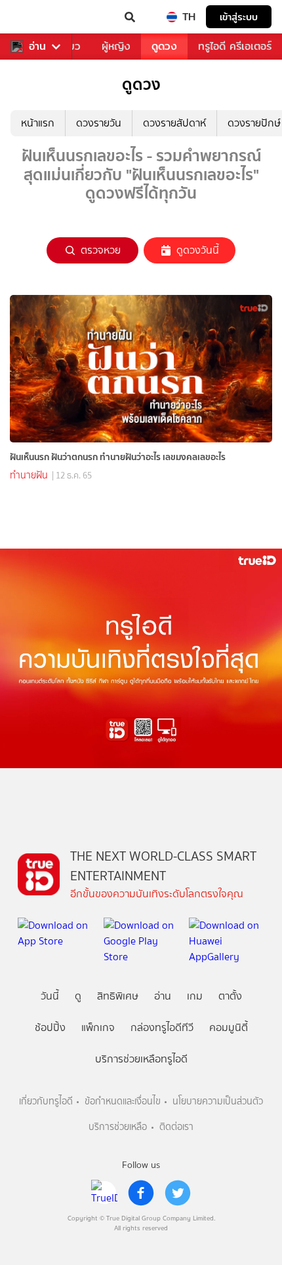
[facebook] (141, 1193)
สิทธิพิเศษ (117, 995)
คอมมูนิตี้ (228, 1027)
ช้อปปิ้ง (50, 1027)
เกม (195, 995)
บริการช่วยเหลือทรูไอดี (141, 1058)
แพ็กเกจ (98, 1027)
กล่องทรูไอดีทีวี (162, 1027)
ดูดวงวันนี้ (197, 250)
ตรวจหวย (101, 250)
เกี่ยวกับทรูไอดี (46, 1101)
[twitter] (178, 1193)
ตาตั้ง (230, 995)
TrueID (36, 17)
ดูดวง (164, 46)
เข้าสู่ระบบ (239, 16)
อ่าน (37, 46)
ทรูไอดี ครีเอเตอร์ (235, 46)
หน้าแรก (37, 122)
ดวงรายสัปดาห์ (174, 122)
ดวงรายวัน (98, 122)
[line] (104, 1193)
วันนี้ (50, 995)
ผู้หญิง (116, 46)
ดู (78, 995)
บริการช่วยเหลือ (118, 1127)
